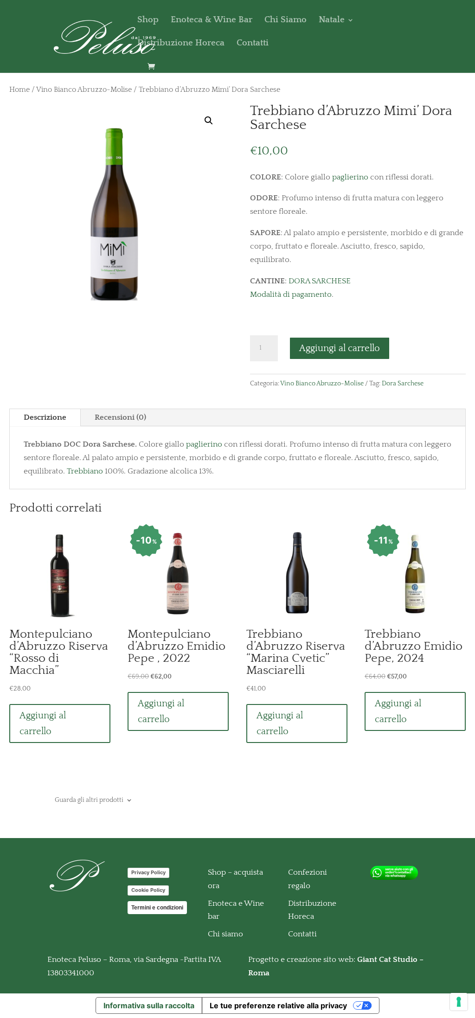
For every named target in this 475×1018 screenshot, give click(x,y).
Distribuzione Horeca (181, 44)
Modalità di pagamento (291, 294)
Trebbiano (85, 471)
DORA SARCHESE (320, 281)
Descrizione (45, 417)
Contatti (253, 44)
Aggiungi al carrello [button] (42, 723)
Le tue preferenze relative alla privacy (278, 1005)
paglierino (350, 177)
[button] (208, 120)
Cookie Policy (148, 890)
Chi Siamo (285, 21)
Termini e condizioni (157, 907)
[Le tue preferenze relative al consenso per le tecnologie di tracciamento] (459, 1002)
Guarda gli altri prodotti (89, 799)
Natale (332, 21)
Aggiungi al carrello (339, 348)
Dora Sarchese (403, 383)
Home (19, 90)
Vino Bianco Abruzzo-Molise (84, 90)
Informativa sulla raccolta (148, 1005)
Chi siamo (225, 934)
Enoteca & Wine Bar (211, 21)
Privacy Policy (148, 872)
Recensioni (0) (120, 417)
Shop (148, 21)
